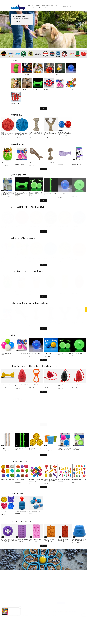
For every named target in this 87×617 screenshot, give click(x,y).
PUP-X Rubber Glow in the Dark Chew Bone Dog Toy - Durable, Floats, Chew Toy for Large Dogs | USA (21, 193)
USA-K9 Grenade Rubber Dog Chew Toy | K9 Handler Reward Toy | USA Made (79, 384)
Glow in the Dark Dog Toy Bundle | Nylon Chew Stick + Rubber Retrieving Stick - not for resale (21, 448)
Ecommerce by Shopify (26, 614)
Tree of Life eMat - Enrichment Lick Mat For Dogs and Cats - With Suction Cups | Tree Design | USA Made (65, 256)
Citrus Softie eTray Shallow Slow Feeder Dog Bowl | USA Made (22, 225)
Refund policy (31, 614)
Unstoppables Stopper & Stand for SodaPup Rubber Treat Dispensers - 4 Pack (7, 511)
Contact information (53, 614)
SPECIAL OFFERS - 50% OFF (15, 104)
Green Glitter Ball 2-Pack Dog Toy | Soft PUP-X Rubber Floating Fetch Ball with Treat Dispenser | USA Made (79, 448)
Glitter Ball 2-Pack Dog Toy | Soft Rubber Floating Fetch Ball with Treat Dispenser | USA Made (64, 133)
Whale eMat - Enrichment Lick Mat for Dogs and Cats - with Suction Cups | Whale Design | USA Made (50, 256)
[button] (32, 5)
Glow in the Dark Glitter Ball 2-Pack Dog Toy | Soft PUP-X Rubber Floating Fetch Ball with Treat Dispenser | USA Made (7, 193)
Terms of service (36, 614)
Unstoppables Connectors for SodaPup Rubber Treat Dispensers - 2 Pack (35, 512)
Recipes (12, 580)
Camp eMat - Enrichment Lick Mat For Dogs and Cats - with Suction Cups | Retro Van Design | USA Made (79, 258)
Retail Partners (13, 581)
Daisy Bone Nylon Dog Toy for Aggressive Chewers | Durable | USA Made (50, 162)
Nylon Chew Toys (14, 89)
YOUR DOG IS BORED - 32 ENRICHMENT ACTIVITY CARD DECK (78, 162)
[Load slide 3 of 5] (42, 48)
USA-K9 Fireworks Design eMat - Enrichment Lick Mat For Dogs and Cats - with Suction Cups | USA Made (7, 133)
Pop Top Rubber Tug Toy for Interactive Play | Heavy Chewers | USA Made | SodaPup (36, 384)
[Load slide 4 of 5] (44, 48)
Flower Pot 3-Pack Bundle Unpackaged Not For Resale (50, 448)
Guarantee (12, 576)
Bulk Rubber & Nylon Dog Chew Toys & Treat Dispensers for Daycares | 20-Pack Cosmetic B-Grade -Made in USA (79, 480)
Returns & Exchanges (14, 583)
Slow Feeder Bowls (15, 21)
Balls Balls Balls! (69, 74)
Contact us (12, 574)
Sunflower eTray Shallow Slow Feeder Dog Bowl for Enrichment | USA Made (35, 225)
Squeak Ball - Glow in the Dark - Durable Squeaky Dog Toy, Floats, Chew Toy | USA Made (35, 193)
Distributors (13, 587)
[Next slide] (48, 49)
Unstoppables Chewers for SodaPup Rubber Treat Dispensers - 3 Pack (21, 512)
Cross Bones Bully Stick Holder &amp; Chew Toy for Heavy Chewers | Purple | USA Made (7, 540)
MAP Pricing (13, 588)
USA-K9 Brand (46, 89)
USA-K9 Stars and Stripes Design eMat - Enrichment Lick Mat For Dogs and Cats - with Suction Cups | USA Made (21, 133)
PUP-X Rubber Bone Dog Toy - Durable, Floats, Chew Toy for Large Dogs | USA (7, 384)
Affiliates (12, 590)
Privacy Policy (13, 592)
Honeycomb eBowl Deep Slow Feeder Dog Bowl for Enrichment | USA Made (64, 225)
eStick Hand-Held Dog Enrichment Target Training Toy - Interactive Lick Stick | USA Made (7, 256)
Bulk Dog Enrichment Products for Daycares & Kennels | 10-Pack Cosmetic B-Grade (7, 480)
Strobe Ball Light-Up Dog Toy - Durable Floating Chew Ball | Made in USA (64, 193)
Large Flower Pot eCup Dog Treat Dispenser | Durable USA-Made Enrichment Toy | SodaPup (36, 289)
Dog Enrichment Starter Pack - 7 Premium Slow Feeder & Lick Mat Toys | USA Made (21, 256)
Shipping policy (47, 614)
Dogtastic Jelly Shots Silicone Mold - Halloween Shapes (49, 540)
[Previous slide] (37, 49)
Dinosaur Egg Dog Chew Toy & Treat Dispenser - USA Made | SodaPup (49, 289)
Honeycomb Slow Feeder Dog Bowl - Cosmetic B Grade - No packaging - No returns (35, 448)
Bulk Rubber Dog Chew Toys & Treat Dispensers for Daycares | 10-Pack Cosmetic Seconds (22, 480)
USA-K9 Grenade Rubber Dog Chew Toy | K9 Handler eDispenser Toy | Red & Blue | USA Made (21, 385)
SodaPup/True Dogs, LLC (16, 614)
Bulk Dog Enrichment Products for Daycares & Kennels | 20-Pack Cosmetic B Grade (36, 480)
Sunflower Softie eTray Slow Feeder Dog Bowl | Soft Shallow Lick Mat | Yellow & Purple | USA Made (7, 225)
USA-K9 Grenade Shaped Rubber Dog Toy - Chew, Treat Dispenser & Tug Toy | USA (50, 418)
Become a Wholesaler (14, 578)
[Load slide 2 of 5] (40, 48)
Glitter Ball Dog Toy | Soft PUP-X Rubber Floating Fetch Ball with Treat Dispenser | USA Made (7, 353)
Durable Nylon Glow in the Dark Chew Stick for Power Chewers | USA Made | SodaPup (50, 193)
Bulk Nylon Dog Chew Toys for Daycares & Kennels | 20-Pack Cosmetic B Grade (64, 480)
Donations (12, 585)
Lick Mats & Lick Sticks (37, 74)
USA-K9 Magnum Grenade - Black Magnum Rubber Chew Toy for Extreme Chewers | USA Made (64, 385)
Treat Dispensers (58, 74)
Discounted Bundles (59, 89)
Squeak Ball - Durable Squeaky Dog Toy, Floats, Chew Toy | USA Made (50, 353)
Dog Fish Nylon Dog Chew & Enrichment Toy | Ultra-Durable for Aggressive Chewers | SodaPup (36, 163)
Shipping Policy (13, 594)
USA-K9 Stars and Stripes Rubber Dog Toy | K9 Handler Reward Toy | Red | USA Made (64, 418)
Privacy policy (42, 614)
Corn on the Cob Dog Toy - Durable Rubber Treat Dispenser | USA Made (64, 289)
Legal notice (58, 614)
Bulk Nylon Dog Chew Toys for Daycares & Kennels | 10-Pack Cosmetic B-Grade (50, 480)
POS (20, 614)
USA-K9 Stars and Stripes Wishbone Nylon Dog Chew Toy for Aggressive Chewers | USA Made (51, 133)
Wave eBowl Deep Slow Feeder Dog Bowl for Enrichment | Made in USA (79, 225)
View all (43, 108)
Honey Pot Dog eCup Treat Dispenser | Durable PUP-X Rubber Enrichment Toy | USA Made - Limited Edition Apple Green (7, 163)
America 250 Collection (26, 74)
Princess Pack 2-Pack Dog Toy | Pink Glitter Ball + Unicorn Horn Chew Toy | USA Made (21, 162)
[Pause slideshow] (50, 49)
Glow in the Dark (36, 89)
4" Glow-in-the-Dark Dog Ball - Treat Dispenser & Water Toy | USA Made (78, 193)
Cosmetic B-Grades (70, 89)
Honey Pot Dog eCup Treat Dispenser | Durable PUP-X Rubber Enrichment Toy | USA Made (22, 289)
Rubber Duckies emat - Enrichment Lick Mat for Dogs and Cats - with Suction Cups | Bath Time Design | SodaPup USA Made (36, 256)
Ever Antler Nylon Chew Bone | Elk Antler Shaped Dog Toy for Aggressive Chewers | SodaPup (78, 321)
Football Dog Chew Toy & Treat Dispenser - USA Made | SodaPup (79, 289)
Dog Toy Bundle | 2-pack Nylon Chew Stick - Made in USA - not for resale (7, 448)
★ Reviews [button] (86, 309)
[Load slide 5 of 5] (45, 48)
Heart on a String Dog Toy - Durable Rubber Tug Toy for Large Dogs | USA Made (50, 384)
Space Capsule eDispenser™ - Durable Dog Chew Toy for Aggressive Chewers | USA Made (79, 540)
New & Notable (14, 74)
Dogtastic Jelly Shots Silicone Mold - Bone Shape (21, 540)
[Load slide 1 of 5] (39, 48)
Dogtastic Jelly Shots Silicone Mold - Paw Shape (35, 540)
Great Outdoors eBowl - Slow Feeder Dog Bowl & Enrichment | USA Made (50, 225)
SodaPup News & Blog (14, 596)
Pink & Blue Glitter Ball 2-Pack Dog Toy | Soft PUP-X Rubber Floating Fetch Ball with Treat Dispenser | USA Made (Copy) (64, 448)
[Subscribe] (28, 602)
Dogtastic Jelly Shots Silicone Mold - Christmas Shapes (63, 540)
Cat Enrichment (25, 89)
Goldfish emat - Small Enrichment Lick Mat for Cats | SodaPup (64, 162)
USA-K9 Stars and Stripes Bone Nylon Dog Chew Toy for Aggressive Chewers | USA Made (35, 133)
